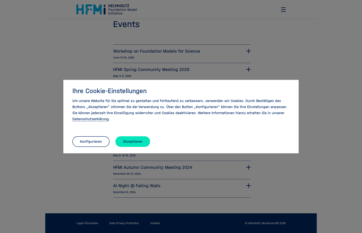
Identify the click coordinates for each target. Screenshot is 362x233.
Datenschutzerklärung (90, 119)
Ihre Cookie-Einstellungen (109, 91)
